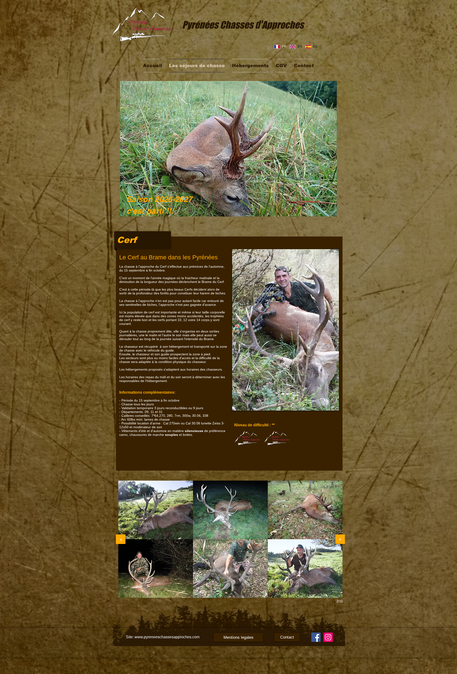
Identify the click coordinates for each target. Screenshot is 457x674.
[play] (326, 212)
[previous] (120, 539)
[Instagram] (328, 637)
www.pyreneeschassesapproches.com (166, 637)
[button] (155, 510)
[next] (340, 539)
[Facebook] (316, 637)
